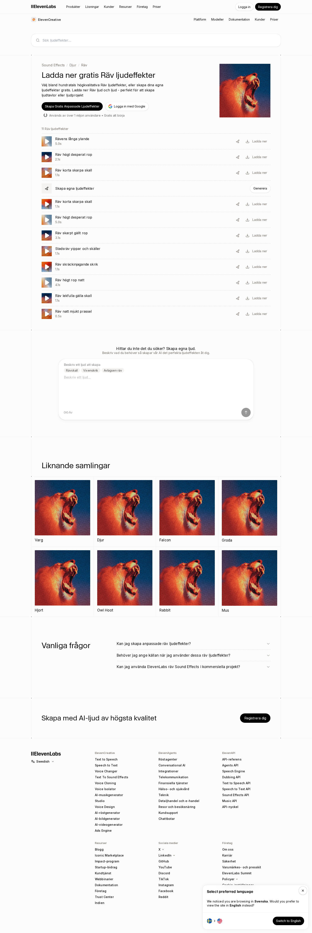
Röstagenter (168, 759)
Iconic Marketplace (109, 855)
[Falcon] (187, 511)
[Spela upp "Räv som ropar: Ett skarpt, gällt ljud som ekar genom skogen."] (156, 235)
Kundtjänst (103, 873)
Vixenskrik (90, 370)
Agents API (230, 765)
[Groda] (249, 512)
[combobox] (159, 40)
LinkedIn (165, 855)
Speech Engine (233, 771)
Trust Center (104, 897)
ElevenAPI (228, 753)
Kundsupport (168, 813)
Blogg (99, 849)
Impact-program (107, 861)
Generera (260, 188)
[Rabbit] (187, 582)
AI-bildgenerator (107, 818)
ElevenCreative (105, 753)
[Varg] (62, 511)
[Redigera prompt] (237, 141)
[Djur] (125, 511)
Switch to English (288, 921)
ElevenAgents (168, 753)
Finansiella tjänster (173, 783)
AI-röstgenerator (107, 813)
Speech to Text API (236, 789)
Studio (100, 801)
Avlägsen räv (113, 370)
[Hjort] (62, 582)
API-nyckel (230, 807)
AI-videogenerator (108, 824)
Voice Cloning (105, 783)
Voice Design (105, 807)
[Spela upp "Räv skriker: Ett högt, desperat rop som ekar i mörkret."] (156, 157)
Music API (229, 801)
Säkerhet (229, 861)
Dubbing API (231, 777)
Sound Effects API (235, 795)
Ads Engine (103, 830)
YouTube (165, 867)
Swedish (42, 761)
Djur (72, 65)
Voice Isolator (105, 789)
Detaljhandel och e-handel (179, 801)
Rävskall (72, 370)
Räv (84, 65)
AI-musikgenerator (109, 795)
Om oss (227, 849)
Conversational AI (172, 765)
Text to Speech (106, 759)
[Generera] (156, 188)
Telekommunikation (173, 777)
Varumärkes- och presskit (241, 867)
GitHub (164, 861)
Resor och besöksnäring (177, 807)
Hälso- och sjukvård (174, 789)
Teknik (164, 795)
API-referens (232, 759)
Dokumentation (106, 885)
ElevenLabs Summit (237, 873)
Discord (164, 873)
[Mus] (249, 582)
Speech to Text (106, 765)
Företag (100, 891)
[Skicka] (246, 412)
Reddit (163, 897)
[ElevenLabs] (44, 6)
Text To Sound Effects (111, 777)
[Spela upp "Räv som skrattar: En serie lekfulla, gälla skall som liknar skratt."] (156, 298)
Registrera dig (268, 7)
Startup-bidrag (106, 867)
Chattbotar (167, 818)
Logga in (244, 7)
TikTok (164, 879)
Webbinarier (104, 879)
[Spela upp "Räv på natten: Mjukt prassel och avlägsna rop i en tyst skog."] (156, 314)
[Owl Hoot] (125, 582)
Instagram (166, 885)
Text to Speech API (236, 783)
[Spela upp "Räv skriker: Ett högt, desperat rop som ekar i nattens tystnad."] (156, 282)
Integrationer (168, 771)
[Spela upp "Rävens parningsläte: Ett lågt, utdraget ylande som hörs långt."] (156, 141)
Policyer (228, 879)
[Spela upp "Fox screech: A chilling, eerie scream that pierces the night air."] (156, 266)
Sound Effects (53, 65)
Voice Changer (106, 771)
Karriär (227, 855)
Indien (99, 903)
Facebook (166, 891)
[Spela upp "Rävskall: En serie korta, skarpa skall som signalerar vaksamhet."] (156, 172)
